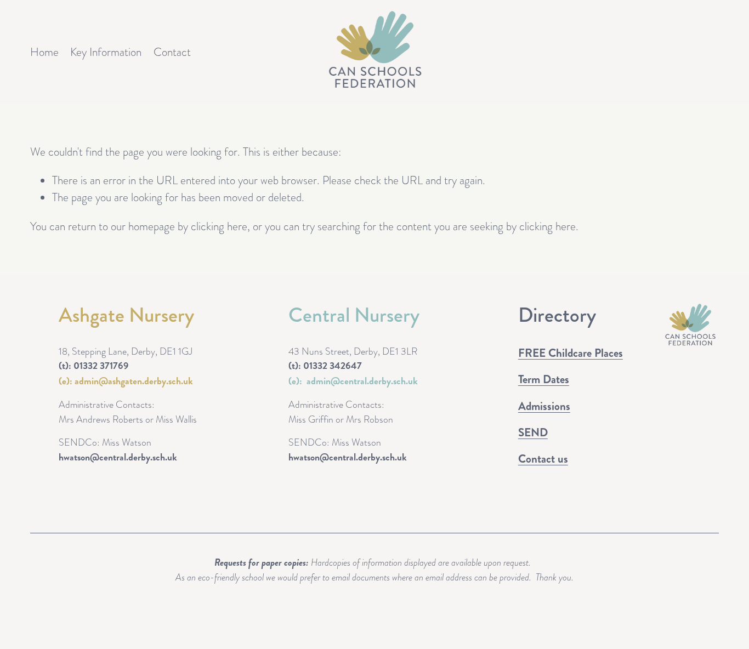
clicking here (219, 226)
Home (44, 52)
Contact (172, 52)
